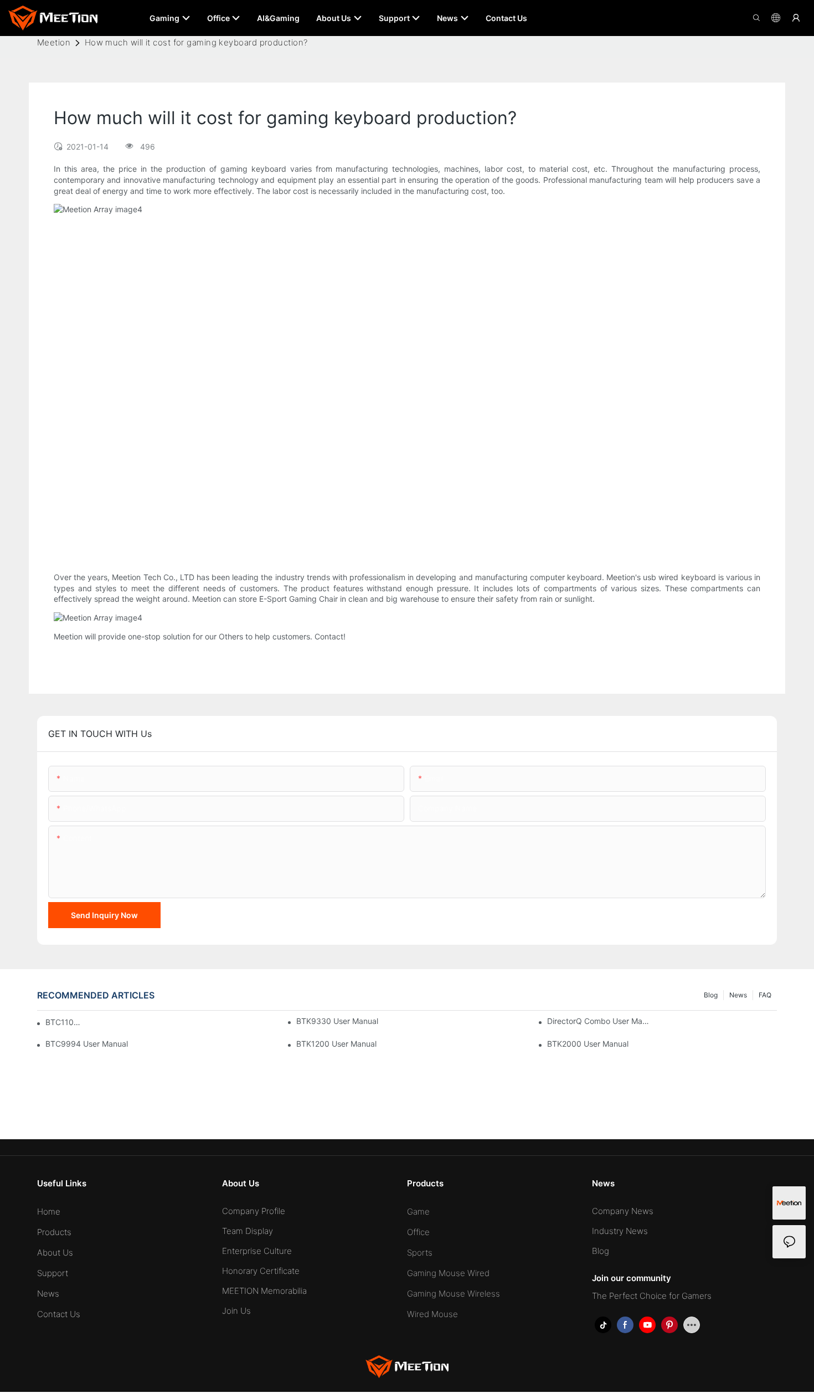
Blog (711, 995)
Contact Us (58, 1314)
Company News (622, 1211)
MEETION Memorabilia (264, 1291)
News (738, 995)
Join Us (236, 1310)
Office (418, 1232)
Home (48, 1211)
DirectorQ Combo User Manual (599, 1021)
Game (418, 1211)
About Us (55, 1252)
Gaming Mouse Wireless (453, 1293)
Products (54, 1232)
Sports (419, 1252)
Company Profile (253, 1211)
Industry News (620, 1231)
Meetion (53, 42)
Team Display (247, 1231)
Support (52, 1273)
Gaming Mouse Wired (448, 1273)
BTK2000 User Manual (587, 1043)
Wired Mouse (432, 1314)
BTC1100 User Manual (63, 1022)
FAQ (765, 995)
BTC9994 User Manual (86, 1043)
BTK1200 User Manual (336, 1043)
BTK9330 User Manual (337, 1021)
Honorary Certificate (261, 1271)
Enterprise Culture (257, 1251)
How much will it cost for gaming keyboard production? (196, 42)
